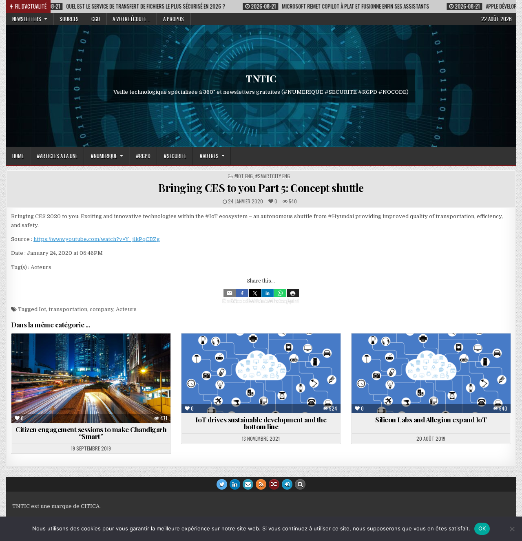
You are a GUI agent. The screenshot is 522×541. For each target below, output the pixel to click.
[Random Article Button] (274, 484)
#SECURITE (175, 156)
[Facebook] (242, 293)
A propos (173, 19)
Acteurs (126, 309)
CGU (95, 19)
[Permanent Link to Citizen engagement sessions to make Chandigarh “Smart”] (90, 378)
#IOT (451, 353)
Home (18, 156)
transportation (68, 309)
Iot (42, 309)
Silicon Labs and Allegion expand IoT (431, 419)
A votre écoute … (131, 19)
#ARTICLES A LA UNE (57, 156)
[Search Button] (300, 484)
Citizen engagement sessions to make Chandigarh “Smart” (90, 433)
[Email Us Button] (248, 484)
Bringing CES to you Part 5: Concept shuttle (261, 188)
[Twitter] (255, 293)
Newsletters (26, 19)
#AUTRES (209, 156)
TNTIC (261, 78)
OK (482, 528)
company (101, 309)
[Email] (229, 293)
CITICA (90, 506)
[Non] (512, 529)
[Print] (293, 293)
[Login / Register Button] (287, 484)
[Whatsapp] (280, 293)
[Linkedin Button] (235, 484)
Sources (69, 19)
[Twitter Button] (222, 484)
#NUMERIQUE (104, 156)
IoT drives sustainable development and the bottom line (260, 423)
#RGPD (143, 156)
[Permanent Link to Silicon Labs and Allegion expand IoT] (431, 373)
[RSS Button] (261, 484)
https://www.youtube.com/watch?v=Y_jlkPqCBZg (96, 239)
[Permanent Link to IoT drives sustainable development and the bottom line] (261, 373)
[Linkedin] (267, 293)
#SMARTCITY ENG (272, 175)
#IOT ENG (243, 175)
